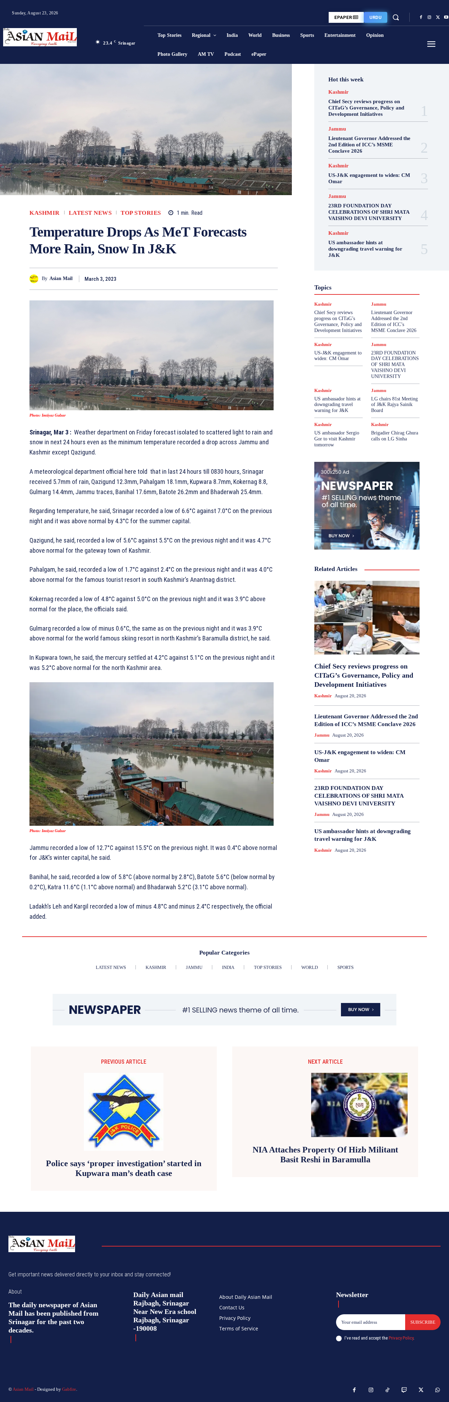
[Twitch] (404, 1390)
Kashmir (44, 213)
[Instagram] (429, 17)
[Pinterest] (255, 279)
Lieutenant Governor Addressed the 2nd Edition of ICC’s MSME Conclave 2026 (369, 144)
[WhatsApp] (271, 279)
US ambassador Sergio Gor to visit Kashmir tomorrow (336, 438)
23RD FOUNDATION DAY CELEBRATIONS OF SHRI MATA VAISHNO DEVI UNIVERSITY (369, 212)
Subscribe (422, 1322)
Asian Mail (61, 278)
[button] (395, 17)
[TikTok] (387, 1390)
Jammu (337, 129)
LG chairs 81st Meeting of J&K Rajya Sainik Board (394, 404)
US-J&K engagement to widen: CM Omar (338, 355)
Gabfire (69, 1389)
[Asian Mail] (35, 278)
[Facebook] (421, 17)
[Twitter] (438, 17)
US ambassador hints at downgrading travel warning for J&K (365, 249)
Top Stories (141, 213)
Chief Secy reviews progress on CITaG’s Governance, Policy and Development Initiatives (366, 108)
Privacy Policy (401, 1338)
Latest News (90, 213)
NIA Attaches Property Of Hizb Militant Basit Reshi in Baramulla (325, 1154)
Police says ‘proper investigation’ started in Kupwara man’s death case (123, 1168)
